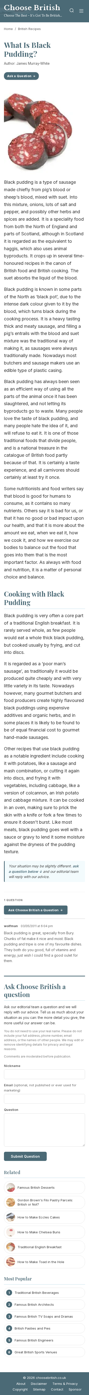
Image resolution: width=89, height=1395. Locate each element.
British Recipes (29, 29)
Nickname (12, 1066)
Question (11, 1110)
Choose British (32, 7)
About (20, 1384)
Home (8, 29)
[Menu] (81, 11)
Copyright (20, 1389)
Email (40, 1087)
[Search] (71, 11)
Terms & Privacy (65, 1384)
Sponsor (75, 1389)
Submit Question (25, 1156)
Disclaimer (39, 1384)
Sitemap (39, 1389)
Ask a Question (19, 76)
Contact (57, 1389)
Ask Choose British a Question (33, 910)
